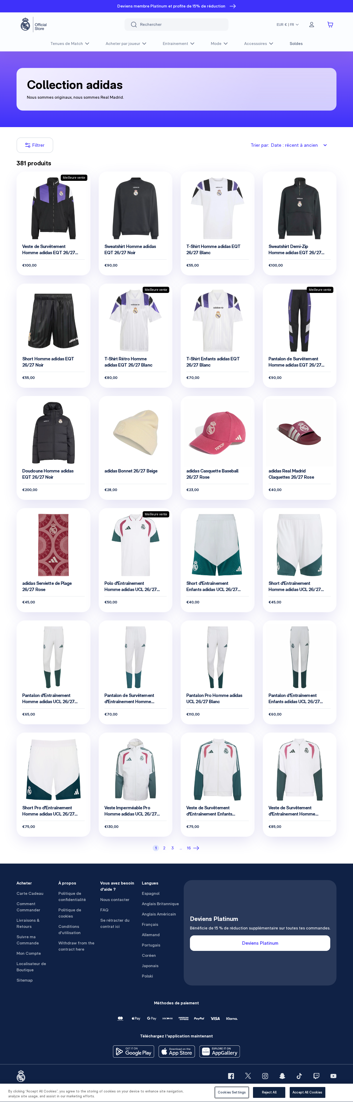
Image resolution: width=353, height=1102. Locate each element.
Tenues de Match (66, 43)
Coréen (149, 955)
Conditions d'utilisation (69, 929)
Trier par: (284, 145)
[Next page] (197, 848)
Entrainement (175, 43)
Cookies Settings (232, 1092)
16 (189, 847)
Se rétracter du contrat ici (114, 923)
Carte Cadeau (30, 893)
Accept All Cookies (307, 1092)
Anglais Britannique (160, 903)
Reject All (269, 1092)
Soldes (296, 43)
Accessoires (255, 43)
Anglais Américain (159, 914)
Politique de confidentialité (72, 896)
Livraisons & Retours (28, 923)
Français (150, 924)
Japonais (150, 965)
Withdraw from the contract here (76, 946)
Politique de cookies (69, 913)
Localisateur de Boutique (31, 966)
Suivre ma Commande (28, 939)
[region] (176, 1093)
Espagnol (150, 893)
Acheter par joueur (123, 43)
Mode (216, 43)
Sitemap (25, 980)
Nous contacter (114, 899)
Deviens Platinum (260, 943)
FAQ (104, 909)
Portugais (151, 945)
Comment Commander (28, 906)
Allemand (151, 934)
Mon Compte (29, 953)
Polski (147, 976)
